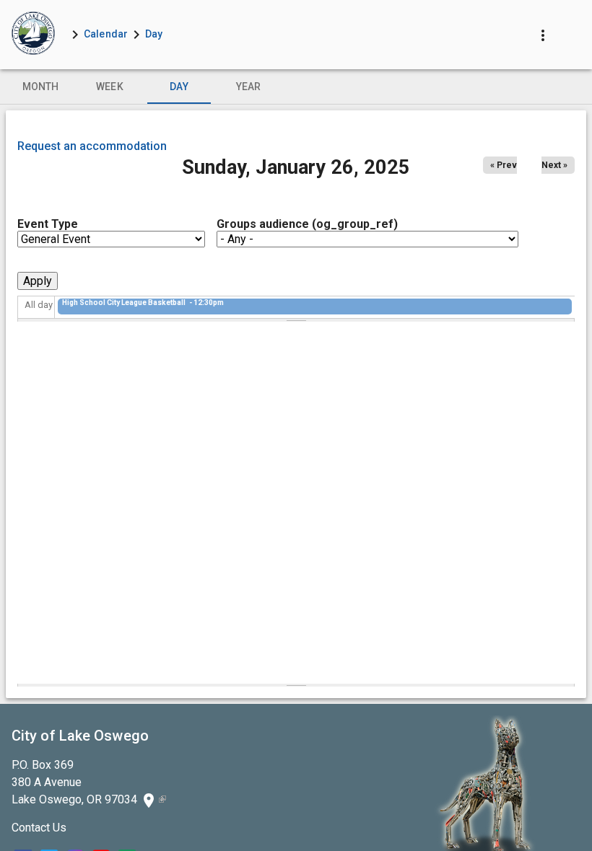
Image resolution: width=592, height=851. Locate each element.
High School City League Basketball (124, 303)
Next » (554, 165)
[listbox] (296, 86)
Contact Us (39, 827)
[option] (40, 86)
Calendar (106, 34)
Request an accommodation (92, 146)
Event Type (47, 224)
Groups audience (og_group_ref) (307, 224)
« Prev (503, 165)
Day (153, 34)
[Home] (33, 34)
